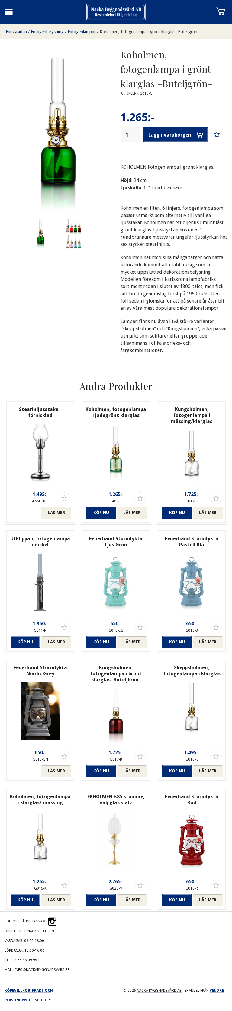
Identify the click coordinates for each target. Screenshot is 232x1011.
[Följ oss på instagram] (52, 921)
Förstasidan (16, 31)
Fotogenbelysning (47, 31)
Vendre (217, 990)
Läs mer (56, 512)
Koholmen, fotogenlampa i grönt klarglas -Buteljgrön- (149, 31)
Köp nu (101, 512)
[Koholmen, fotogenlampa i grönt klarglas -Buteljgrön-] (73, 233)
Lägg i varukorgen (169, 135)
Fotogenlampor (82, 31)
